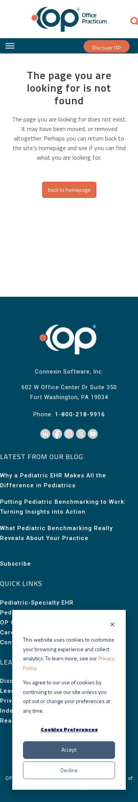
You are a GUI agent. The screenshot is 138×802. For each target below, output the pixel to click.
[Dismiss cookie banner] (112, 625)
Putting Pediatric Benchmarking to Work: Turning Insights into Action (63, 506)
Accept (69, 749)
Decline (69, 770)
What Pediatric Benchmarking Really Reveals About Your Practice (56, 533)
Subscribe (15, 563)
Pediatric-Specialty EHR (37, 602)
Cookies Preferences (69, 729)
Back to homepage (69, 190)
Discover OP (106, 48)
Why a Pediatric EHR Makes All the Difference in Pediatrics (53, 480)
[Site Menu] (10, 46)
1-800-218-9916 (80, 414)
